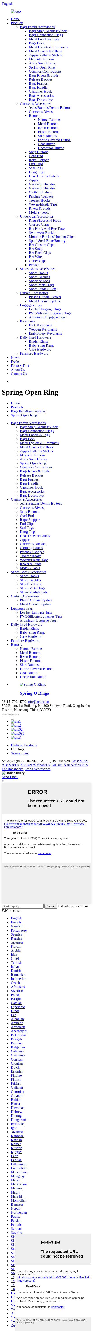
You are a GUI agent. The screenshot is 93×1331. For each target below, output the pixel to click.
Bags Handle (38, 87)
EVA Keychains (40, 325)
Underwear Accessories (36, 216)
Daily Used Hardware (35, 337)
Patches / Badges (41, 196)
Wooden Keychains (43, 329)
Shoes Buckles (39, 277)
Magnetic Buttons (41, 59)
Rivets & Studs (39, 208)
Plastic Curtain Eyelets (45, 297)
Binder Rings (38, 341)
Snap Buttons (38, 152)
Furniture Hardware (34, 353)
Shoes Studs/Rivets (42, 289)
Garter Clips (37, 261)
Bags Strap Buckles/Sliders (48, 31)
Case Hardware (40, 349)
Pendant (34, 265)
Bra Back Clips (40, 253)
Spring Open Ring (42, 67)
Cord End (36, 156)
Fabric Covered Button (54, 140)
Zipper (33, 180)
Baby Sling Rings (41, 345)
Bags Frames (38, 83)
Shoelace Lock (39, 281)
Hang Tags (36, 172)
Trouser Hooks (39, 200)
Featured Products (24, 745)
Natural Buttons (49, 120)
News (15, 357)
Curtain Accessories (34, 293)
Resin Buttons (48, 128)
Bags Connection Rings (46, 35)
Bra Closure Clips (41, 245)
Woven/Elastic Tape (43, 204)
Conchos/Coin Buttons (45, 71)
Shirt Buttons (47, 136)
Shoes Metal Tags (41, 285)
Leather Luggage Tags (45, 309)
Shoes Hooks (38, 273)
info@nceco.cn (38, 702)
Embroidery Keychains (45, 333)
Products (17, 23)
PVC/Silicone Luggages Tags (50, 313)
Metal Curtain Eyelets (44, 301)
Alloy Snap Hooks (42, 63)
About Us (18, 369)
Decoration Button (51, 148)
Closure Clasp (39, 224)
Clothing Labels (40, 192)
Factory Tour (20, 365)
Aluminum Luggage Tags (47, 317)
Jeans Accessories (37, 769)
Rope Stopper (39, 160)
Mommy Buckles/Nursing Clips (51, 236)
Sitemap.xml (20, 753)
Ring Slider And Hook (45, 220)
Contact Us (19, 374)
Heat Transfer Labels (44, 176)
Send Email (10, 777)
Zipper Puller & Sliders (45, 55)
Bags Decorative (41, 99)
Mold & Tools (39, 212)
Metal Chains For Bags (45, 51)
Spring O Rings (34, 693)
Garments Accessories (35, 103)
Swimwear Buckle (42, 232)
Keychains (27, 321)
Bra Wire (35, 257)
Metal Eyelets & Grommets (48, 47)
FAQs (15, 361)
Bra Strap (35, 249)
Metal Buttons (48, 124)
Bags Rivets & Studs (43, 75)
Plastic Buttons (48, 132)
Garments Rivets (41, 112)
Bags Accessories (41, 95)
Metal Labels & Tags (44, 39)
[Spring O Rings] (33, 684)
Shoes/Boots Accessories (37, 269)
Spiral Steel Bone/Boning (47, 241)
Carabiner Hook (40, 91)
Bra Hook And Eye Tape (47, 228)
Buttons (34, 116)
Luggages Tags (31, 305)
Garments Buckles (42, 184)
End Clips (36, 164)
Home (15, 19)
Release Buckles (40, 79)
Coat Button (46, 144)
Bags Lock (36, 43)
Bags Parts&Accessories (37, 27)
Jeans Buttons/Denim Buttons (50, 107)
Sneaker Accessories (35, 765)
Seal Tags (36, 168)
